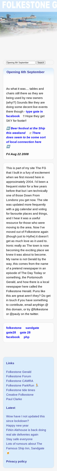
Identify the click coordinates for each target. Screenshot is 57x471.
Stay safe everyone (19, 439)
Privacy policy (16, 461)
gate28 (11, 332)
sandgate (32, 328)
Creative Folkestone (20, 394)
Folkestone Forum (18, 376)
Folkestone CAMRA (19, 381)
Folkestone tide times (20, 390)
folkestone (14, 328)
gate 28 (25, 332)
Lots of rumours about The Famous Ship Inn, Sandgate (25, 446)
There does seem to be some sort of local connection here (26, 137)
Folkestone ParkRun (20, 385)
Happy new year (17, 425)
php (26, 337)
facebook (13, 337)
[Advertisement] (28, 28)
